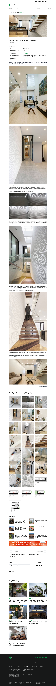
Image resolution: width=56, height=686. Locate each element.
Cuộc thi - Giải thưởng (42, 664)
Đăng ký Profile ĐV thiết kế (18, 683)
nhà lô (19, 565)
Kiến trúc (30, 598)
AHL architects (26, 53)
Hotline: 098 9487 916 (27, 673)
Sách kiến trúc (34, 666)
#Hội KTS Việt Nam (20, 4)
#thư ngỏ (25, 4)
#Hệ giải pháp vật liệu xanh (32, 4)
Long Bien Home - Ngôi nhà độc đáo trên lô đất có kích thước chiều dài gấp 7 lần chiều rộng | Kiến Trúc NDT (21, 536)
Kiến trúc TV (42, 666)
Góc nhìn (18, 666)
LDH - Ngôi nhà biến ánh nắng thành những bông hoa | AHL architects (18, 601)
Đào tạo (10, 666)
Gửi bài (16, 0)
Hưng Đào (25, 51)
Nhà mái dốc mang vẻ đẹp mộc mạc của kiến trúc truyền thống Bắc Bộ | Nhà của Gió (21, 521)
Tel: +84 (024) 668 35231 (27, 674)
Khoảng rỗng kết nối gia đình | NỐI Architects (41, 521)
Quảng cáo (10, 0)
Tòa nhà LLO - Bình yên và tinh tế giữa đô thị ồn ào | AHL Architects (38, 601)
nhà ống (10, 565)
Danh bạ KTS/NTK (29, 0)
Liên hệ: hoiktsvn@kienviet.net (28, 669)
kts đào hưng (15, 565)
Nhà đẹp (10, 620)
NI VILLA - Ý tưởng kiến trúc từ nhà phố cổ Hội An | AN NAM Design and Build (21, 528)
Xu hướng (26, 666)
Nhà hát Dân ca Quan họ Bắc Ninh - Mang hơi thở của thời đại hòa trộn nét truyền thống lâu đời (41, 536)
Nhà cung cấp (21, 0)
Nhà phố (10, 598)
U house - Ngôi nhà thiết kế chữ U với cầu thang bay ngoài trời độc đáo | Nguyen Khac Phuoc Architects (41, 528)
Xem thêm (28, 650)
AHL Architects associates (26, 565)
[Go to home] (12, 5)
